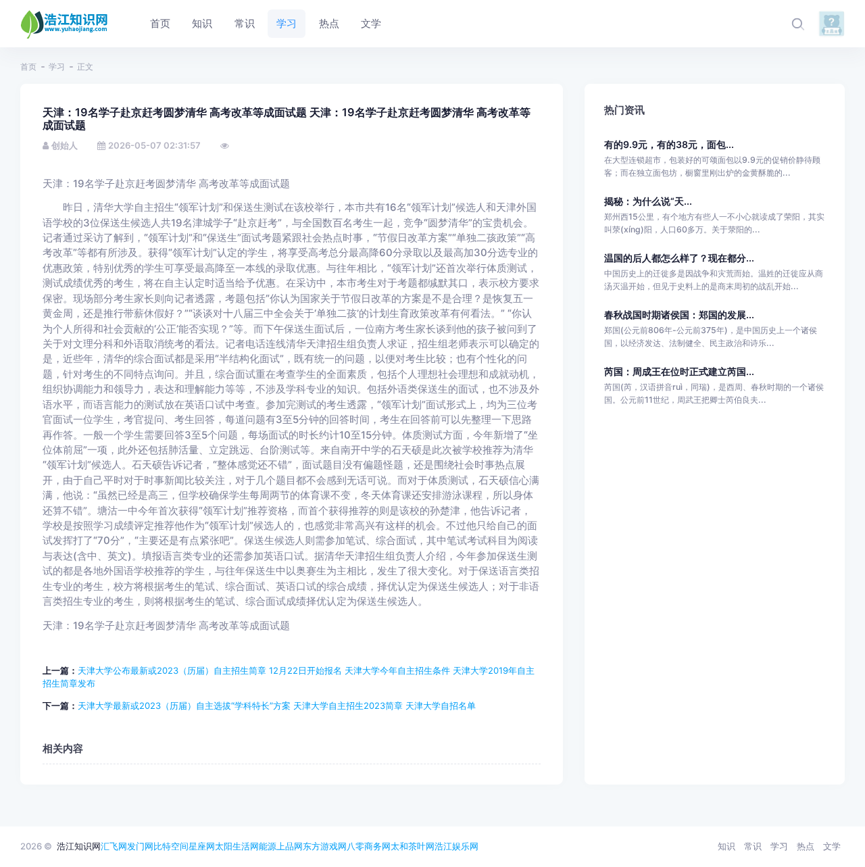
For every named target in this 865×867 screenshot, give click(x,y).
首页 (28, 66)
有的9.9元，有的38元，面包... (669, 144)
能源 (267, 846)
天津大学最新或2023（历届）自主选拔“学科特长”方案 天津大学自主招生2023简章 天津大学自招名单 (277, 705)
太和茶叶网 (413, 846)
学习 (57, 66)
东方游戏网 (325, 846)
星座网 (202, 846)
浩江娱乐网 (456, 846)
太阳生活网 (237, 846)
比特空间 (171, 846)
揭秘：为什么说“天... (648, 201)
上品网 (289, 846)
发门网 (140, 846)
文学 (832, 846)
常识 (753, 846)
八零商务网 (369, 846)
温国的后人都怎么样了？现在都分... (679, 258)
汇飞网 (114, 846)
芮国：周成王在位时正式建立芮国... (679, 371)
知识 (726, 846)
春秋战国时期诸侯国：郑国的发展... (679, 314)
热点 (805, 846)
